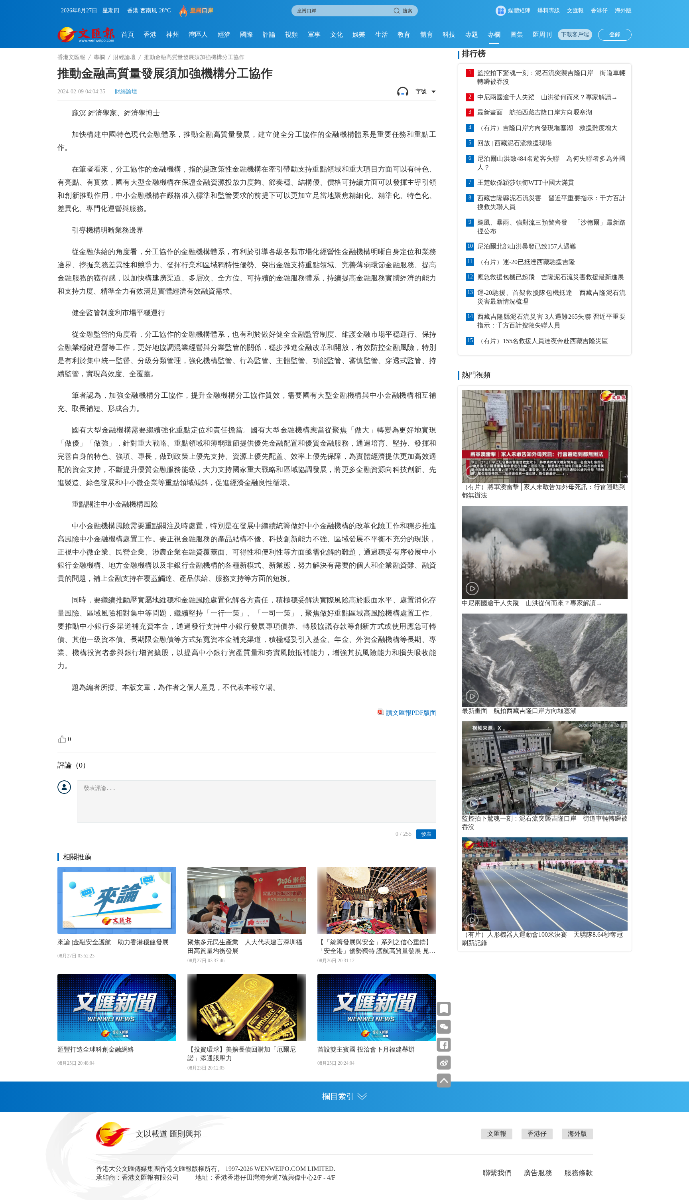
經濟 (224, 34)
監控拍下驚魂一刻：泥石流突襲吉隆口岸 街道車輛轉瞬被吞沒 (551, 77)
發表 (426, 834)
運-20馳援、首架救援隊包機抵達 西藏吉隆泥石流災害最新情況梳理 (551, 297)
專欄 (494, 34)
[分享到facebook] (444, 1045)
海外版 (623, 11)
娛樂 (358, 34)
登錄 (614, 35)
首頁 (127, 34)
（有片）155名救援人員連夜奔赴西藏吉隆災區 (542, 341)
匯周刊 (542, 34)
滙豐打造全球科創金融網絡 (95, 1049)
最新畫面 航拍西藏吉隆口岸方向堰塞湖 (534, 112)
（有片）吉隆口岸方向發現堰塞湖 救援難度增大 (547, 127)
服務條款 (578, 1173)
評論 (269, 34)
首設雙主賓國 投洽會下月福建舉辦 (366, 1049)
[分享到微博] (444, 1063)
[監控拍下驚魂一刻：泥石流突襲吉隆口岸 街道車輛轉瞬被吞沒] (545, 768)
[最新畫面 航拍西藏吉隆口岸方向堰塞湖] (545, 660)
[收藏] (444, 1009)
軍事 (314, 34)
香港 (150, 34)
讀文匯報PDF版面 (411, 712)
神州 (172, 34)
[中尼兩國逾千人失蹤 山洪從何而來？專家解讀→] (545, 552)
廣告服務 (538, 1173)
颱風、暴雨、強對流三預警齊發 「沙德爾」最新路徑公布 (551, 227)
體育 (426, 34)
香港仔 (599, 11)
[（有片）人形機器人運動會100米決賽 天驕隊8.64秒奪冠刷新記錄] (545, 884)
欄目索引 (338, 1096)
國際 (246, 34)
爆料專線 (548, 11)
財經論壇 (124, 57)
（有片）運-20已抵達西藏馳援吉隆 (526, 262)
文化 (336, 34)
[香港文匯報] (86, 34)
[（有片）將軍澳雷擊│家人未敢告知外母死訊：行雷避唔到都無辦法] (545, 436)
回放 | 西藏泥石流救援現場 (514, 143)
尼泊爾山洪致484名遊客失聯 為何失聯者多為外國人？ (551, 163)
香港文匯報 (71, 57)
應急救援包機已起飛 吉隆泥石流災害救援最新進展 (550, 277)
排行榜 (474, 53)
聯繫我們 (497, 1173)
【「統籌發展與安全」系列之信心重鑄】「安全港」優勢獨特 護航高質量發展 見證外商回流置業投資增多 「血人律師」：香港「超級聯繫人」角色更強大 (376, 947)
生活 (381, 34)
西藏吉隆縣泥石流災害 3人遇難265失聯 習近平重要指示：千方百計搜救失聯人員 (551, 321)
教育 (404, 34)
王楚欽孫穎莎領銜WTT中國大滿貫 (525, 182)
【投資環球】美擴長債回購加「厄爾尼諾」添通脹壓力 (241, 1054)
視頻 (291, 34)
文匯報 (575, 11)
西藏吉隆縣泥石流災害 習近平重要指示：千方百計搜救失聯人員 (551, 202)
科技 (449, 34)
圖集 (516, 34)
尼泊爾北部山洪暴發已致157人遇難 (526, 246)
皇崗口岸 (201, 11)
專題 (471, 34)
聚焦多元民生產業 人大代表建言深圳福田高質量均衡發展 (244, 946)
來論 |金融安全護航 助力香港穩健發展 (113, 942)
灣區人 (198, 34)
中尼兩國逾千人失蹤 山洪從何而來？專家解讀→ (547, 97)
